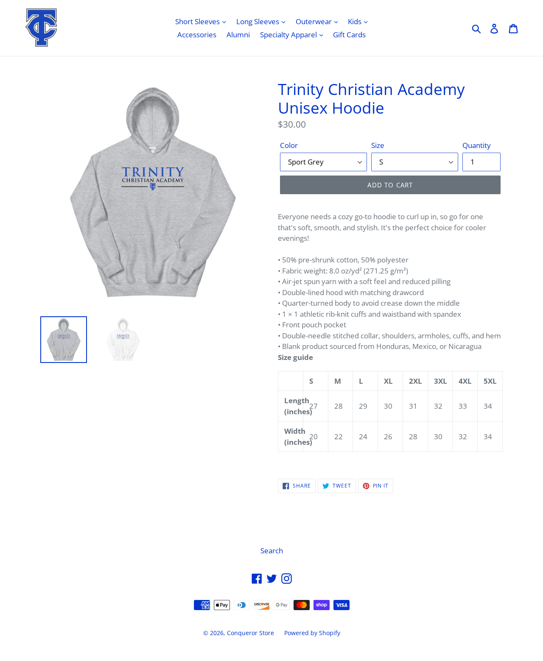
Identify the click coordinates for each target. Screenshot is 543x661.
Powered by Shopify (312, 633)
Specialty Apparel (289, 34)
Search (271, 550)
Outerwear (314, 21)
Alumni (238, 34)
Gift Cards (349, 34)
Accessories (196, 34)
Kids (355, 21)
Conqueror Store (250, 633)
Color (289, 145)
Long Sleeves (258, 21)
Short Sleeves (198, 21)
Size (377, 145)
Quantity (476, 145)
